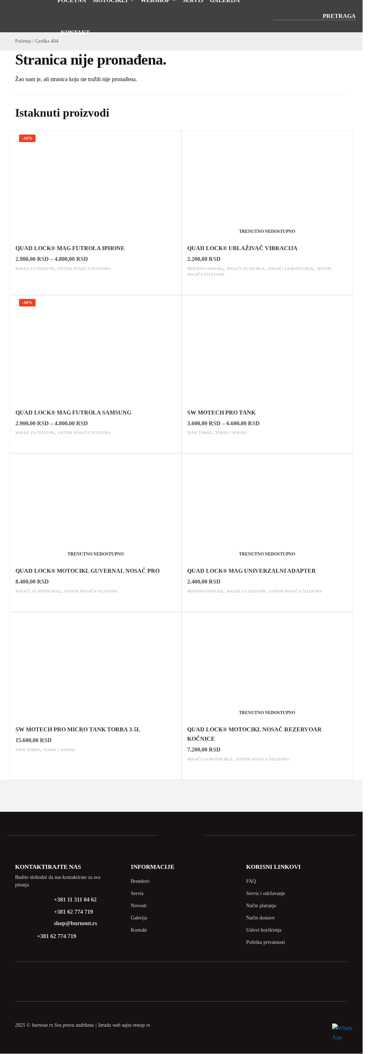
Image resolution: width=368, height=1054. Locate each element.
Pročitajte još (267, 289)
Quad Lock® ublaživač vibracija (242, 248)
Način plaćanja (261, 905)
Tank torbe (199, 433)
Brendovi (140, 881)
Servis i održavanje (265, 893)
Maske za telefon (34, 269)
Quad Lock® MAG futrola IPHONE (70, 248)
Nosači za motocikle (290, 269)
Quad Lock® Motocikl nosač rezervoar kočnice (254, 734)
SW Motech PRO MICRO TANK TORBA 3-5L (78, 729)
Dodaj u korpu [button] (95, 765)
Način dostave (260, 918)
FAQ (251, 881)
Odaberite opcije (95, 283)
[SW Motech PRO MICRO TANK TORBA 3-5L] (95, 666)
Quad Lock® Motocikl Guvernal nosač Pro (87, 571)
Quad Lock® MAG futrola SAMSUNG (73, 412)
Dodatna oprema (205, 269)
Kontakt (139, 930)
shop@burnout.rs (75, 923)
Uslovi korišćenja (263, 930)
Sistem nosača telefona (84, 269)
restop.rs (141, 1025)
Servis (137, 893)
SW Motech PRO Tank (221, 412)
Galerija (139, 918)
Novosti (139, 905)
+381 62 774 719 (73, 912)
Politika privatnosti (265, 942)
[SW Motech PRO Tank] (267, 349)
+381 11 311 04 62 (75, 899)
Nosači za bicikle (246, 269)
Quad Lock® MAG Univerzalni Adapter (252, 571)
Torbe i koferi (231, 433)
